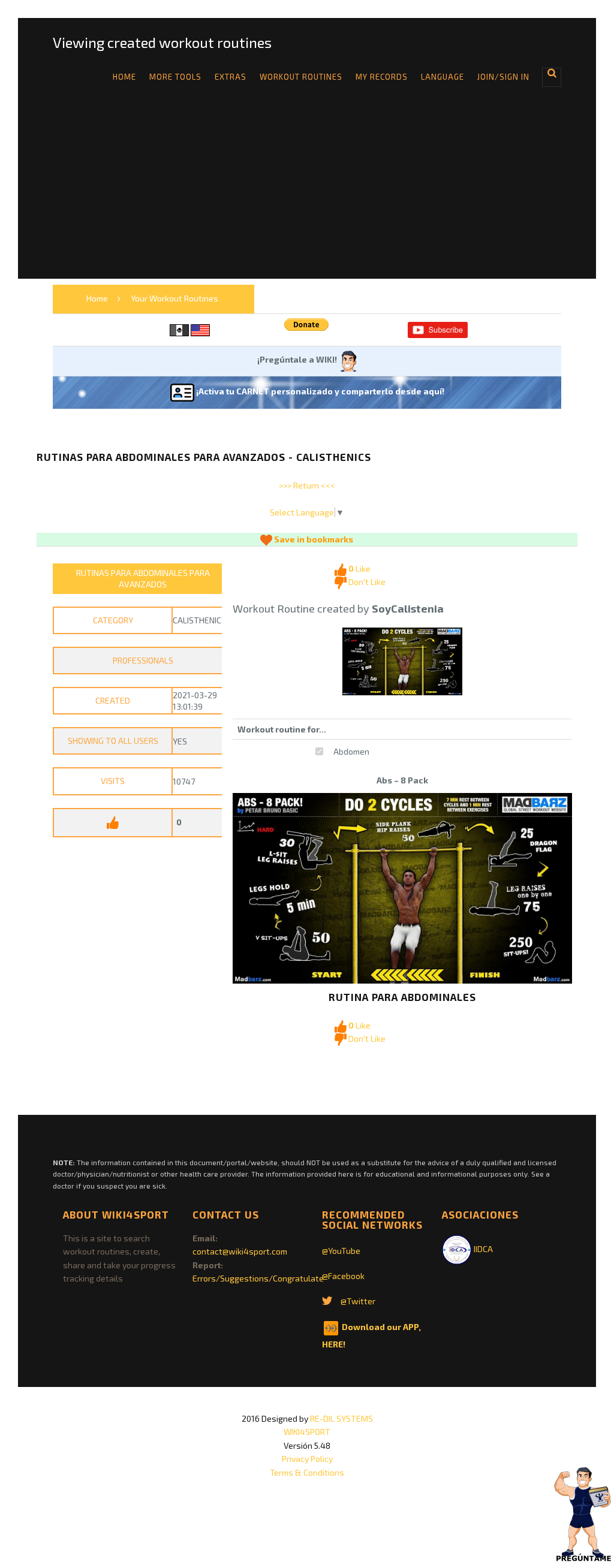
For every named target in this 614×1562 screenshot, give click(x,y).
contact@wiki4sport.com (239, 1251)
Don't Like (366, 582)
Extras (230, 77)
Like (359, 568)
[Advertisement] (307, 195)
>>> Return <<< (307, 485)
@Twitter (358, 1301)
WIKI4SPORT (307, 1432)
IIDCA (482, 1249)
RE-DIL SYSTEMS (341, 1418)
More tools (175, 77)
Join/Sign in (503, 77)
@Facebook (343, 1276)
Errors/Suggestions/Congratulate (258, 1278)
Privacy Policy (307, 1459)
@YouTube (341, 1251)
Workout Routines (301, 77)
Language (442, 77)
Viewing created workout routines (162, 42)
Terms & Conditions (307, 1472)
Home (124, 77)
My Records (382, 77)
